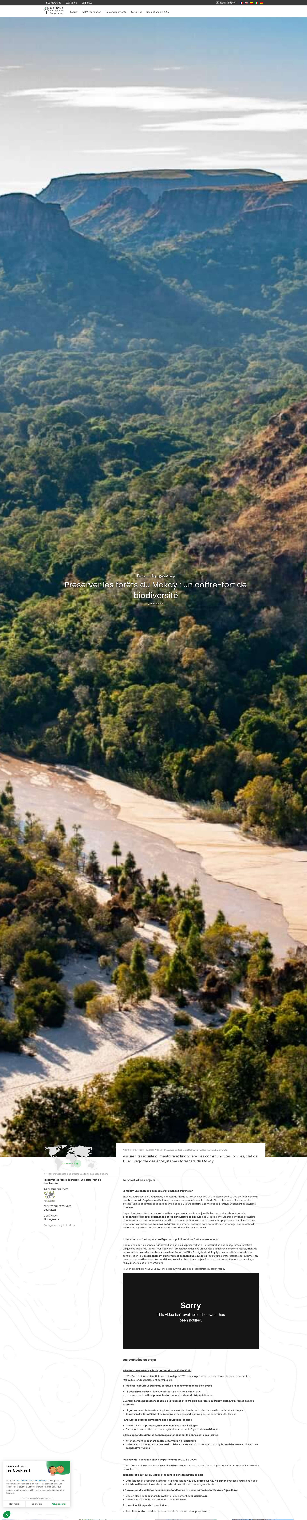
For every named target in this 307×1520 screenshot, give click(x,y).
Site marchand (53, 3)
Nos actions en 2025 (157, 11)
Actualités (136, 11)
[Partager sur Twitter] (70, 1225)
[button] (7, 1514)
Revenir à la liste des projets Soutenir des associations (78, 1174)
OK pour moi (59, 1504)
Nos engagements (116, 11)
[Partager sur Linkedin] (74, 1225)
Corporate (87, 3)
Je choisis (37, 1504)
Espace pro (71, 3)
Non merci (14, 1504)
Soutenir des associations (147, 1150)
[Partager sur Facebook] (67, 1225)
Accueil (74, 11)
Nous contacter (228, 3)
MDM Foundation (92, 11)
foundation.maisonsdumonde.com (31, 1480)
